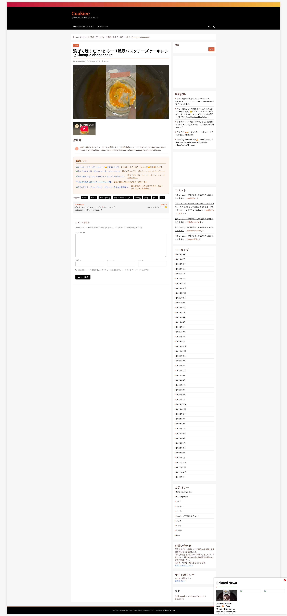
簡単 (162, 197)
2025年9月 (180, 303)
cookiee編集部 (80, 61)
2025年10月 (181, 298)
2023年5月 (180, 438)
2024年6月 (180, 375)
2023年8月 (180, 424)
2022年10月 (181, 472)
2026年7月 (180, 259)
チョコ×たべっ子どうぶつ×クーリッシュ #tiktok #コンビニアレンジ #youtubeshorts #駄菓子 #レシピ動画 (194, 101)
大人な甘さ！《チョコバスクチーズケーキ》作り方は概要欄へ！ (147, 187)
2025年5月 (180, 322)
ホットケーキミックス (123, 197)
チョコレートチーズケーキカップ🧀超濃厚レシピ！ (141, 167)
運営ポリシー (102, 26)
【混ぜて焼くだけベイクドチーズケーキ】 (130, 182)
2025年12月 (181, 288)
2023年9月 (180, 419)
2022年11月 (181, 467)
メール (110, 260)
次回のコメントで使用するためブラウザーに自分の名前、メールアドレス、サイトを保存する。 (114, 270)
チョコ (179, 521)
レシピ (179, 526)
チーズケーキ (105, 197)
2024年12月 (181, 346)
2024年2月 (180, 395)
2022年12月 (181, 462)
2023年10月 (181, 414)
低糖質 (138, 197)
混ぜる (147, 197)
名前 (78, 260)
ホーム (75, 37)
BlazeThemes (170, 610)
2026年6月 (180, 264)
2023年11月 (181, 409)
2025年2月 (180, 337)
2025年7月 (180, 312)
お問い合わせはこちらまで (83, 26)
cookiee (80, 13)
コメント (80, 232)
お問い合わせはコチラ (184, 565)
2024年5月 (180, 380)
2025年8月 (180, 308)
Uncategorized (182, 497)
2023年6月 (180, 433)
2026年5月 (180, 269)
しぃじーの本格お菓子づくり (188, 516)
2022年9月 (180, 477)
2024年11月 (181, 351)
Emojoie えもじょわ (184, 492)
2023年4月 (180, 443)
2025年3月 (180, 332)
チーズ (93, 197)
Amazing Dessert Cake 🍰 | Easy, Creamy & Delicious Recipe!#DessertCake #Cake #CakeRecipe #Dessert (194, 142)
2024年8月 (180, 366)
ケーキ (82, 37)
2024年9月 (180, 361)
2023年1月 (180, 458)
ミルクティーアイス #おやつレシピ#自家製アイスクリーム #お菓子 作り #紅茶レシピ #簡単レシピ (194, 124)
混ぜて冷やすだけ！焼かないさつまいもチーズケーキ (143, 171)
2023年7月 (180, 429)
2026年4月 (180, 274)
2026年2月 (180, 283)
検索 (177, 44)
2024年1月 (180, 400)
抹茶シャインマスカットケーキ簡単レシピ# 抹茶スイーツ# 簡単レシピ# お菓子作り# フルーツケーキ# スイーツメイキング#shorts (194, 207)
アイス (179, 501)
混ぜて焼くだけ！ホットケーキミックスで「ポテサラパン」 (146, 176)
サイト (141, 260)
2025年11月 (181, 293)
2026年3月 (180, 279)
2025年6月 (180, 317)
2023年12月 (181, 404)
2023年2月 (180, 453)
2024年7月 (180, 371)
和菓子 (179, 530)
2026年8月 (180, 254)
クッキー (179, 506)
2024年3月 (180, 390)
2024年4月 (180, 385)
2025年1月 (180, 341)
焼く (155, 197)
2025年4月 (180, 327)
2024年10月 (181, 356)
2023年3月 (180, 448)
